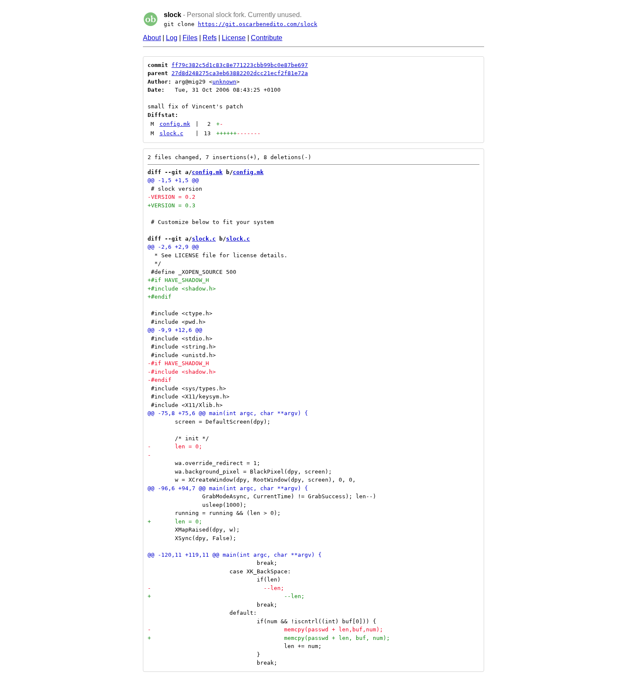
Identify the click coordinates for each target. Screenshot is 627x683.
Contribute (266, 37)
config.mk (175, 124)
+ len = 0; (175, 521)
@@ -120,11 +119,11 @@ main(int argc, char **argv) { (235, 555)
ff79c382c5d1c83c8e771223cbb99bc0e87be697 (239, 65)
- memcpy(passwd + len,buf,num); (265, 629)
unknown (224, 81)
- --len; (216, 588)
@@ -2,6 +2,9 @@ (173, 247)
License (234, 37)
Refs (210, 37)
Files (190, 37)
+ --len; (226, 596)
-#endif (159, 380)
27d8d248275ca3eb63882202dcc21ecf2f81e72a (239, 73)
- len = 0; (175, 446)
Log (171, 37)
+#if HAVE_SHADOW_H (178, 280)
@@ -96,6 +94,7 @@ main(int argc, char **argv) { (228, 488)
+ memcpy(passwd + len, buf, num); (269, 638)
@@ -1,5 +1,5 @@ (173, 180)
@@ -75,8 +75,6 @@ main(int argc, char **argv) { (228, 413)
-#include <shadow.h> (182, 372)
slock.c (171, 133)
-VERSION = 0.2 (171, 197)
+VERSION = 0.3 (171, 205)
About (152, 37)
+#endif (159, 297)
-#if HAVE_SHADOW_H (178, 363)
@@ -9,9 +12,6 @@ (175, 330)
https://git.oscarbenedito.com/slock (257, 24)
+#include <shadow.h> (182, 288)
